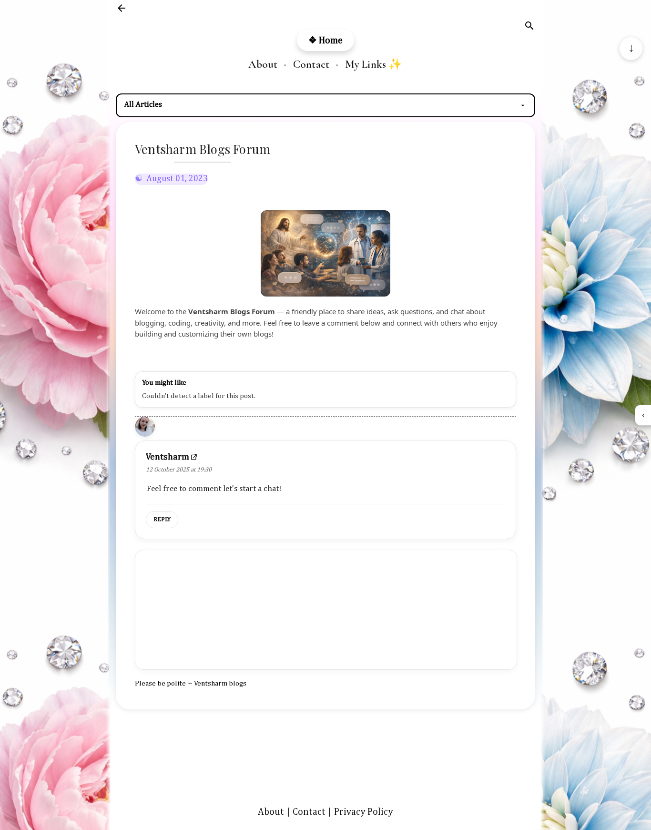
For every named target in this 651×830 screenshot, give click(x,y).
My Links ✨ (374, 64)
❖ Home (325, 40)
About (262, 64)
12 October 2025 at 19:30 (179, 470)
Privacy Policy (363, 812)
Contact (311, 64)
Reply (162, 519)
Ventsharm (167, 456)
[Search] (529, 27)
